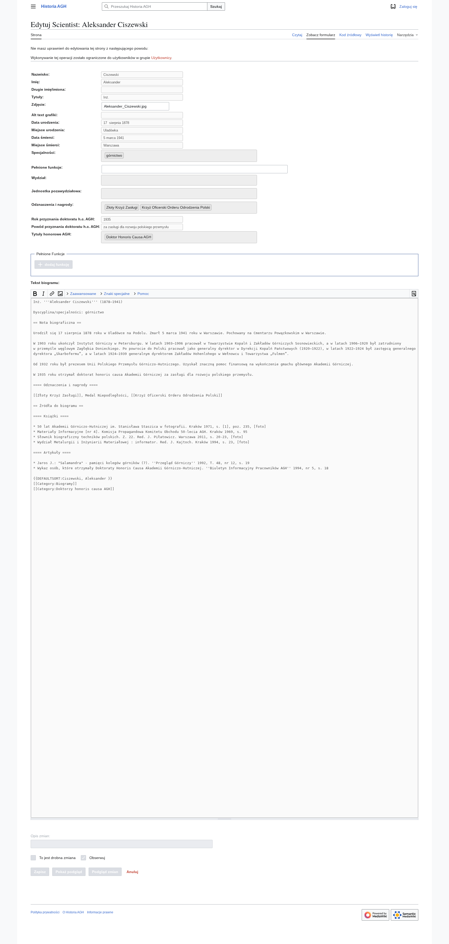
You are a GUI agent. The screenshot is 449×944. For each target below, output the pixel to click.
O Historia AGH (73, 912)
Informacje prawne (100, 912)
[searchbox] (126, 154)
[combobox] (135, 106)
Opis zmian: (40, 836)
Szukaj (216, 6)
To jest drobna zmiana (57, 858)
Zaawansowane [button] (83, 294)
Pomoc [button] (143, 294)
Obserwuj (97, 858)
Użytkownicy (161, 58)
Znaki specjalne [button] (117, 294)
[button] (33, 6)
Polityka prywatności (45, 912)
